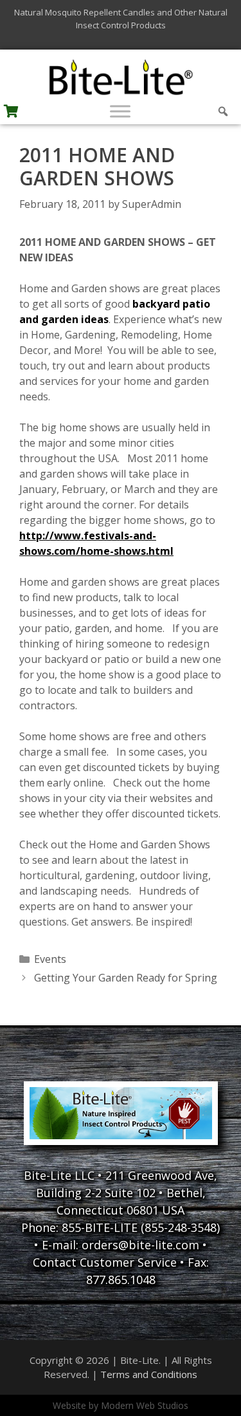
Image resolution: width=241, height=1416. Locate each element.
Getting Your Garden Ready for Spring (125, 978)
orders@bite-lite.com (140, 1245)
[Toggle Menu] (120, 111)
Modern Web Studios (144, 1405)
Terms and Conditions (148, 1374)
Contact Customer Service (105, 1262)
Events (50, 959)
